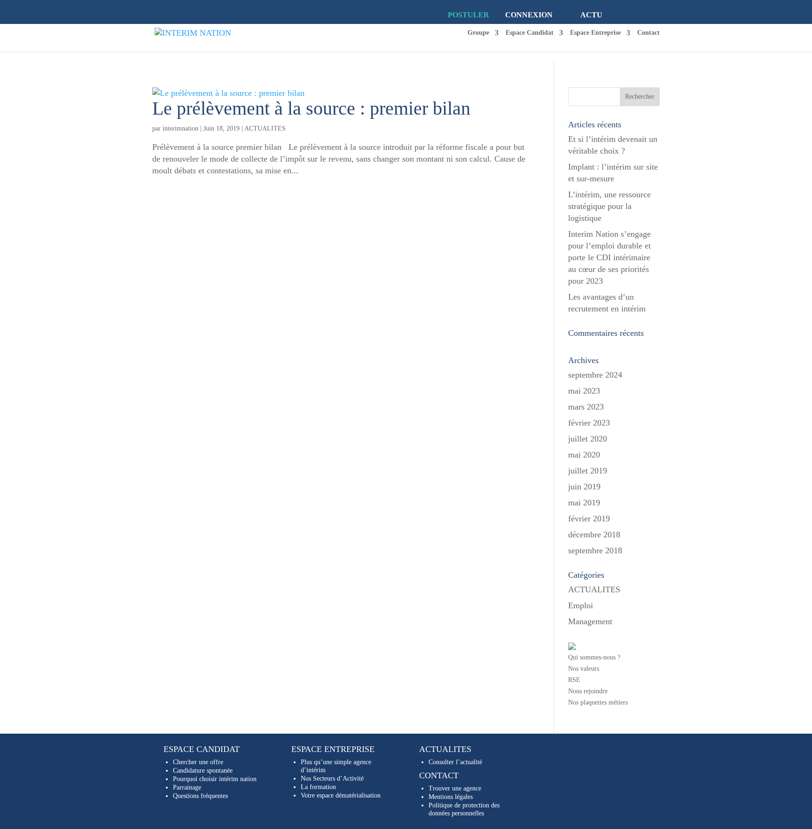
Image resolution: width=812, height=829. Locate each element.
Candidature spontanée (203, 770)
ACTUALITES (265, 128)
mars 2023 (586, 406)
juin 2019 (584, 486)
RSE (574, 679)
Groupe (478, 33)
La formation (318, 786)
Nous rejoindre (588, 691)
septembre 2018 (595, 550)
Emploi (580, 605)
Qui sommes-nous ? (594, 657)
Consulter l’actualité (455, 762)
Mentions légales (451, 796)
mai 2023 (584, 390)
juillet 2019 (587, 470)
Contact (648, 33)
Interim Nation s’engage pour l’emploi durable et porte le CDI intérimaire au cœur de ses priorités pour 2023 (609, 257)
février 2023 (589, 422)
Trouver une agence (455, 788)
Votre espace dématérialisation (341, 795)
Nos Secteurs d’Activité (332, 778)
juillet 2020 (587, 438)
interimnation (180, 128)
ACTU (591, 15)
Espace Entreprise (595, 33)
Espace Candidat (530, 33)
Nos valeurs (583, 668)
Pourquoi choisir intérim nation (215, 779)
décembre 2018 (594, 534)
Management (590, 621)
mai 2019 (584, 502)
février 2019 (589, 518)
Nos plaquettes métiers (598, 702)
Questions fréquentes (200, 795)
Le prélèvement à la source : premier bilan (311, 108)
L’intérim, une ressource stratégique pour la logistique (609, 206)
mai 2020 (584, 454)
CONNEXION (529, 15)
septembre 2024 (595, 375)
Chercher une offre (198, 762)
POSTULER (468, 15)
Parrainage (187, 787)
